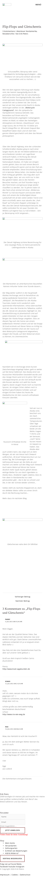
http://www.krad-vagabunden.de (16, 669)
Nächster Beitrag (23, 601)
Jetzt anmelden (12, 830)
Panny (7, 619)
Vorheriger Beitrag (22, 597)
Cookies (15, 874)
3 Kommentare (8, 31)
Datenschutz (25, 874)
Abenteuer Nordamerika (26, 31)
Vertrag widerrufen (12, 858)
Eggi (6, 727)
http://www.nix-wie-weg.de (13, 714)
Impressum (5, 874)
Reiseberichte (8, 34)
